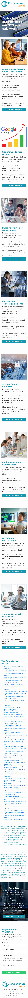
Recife (20, 856)
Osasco (3, 870)
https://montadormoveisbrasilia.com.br (15, 832)
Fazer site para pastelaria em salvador (15, 714)
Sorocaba (8, 870)
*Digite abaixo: (8, 965)
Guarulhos (13, 865)
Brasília (8, 854)
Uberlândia (15, 870)
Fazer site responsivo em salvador (14, 746)
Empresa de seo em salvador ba (13, 741)
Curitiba (15, 856)
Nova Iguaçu (11, 868)
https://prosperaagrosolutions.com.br (15, 844)
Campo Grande (5, 860)
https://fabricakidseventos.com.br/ (14, 830)
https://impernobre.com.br (12, 841)
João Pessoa (19, 860)
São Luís (16, 858)
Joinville (17, 874)
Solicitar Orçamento (14, 109)
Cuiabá (7, 861)
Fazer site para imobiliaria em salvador (15, 719)
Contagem (12, 874)
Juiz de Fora (16, 876)
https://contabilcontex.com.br (13, 834)
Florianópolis (18, 861)
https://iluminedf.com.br (11, 842)
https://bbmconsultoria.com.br (13, 839)
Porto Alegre (9, 858)
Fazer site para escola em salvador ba (15, 686)
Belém (3, 858)
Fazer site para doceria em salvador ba (15, 691)
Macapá (7, 863)
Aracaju (11, 861)
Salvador (19, 854)
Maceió (21, 858)
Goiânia (24, 856)
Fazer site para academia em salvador (15, 801)
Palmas (7, 865)
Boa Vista (13, 863)
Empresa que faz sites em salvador (14, 700)
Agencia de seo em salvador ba (13, 684)
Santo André (19, 868)
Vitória (3, 865)
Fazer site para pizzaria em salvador (14, 739)
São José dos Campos (11, 872)
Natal (2, 861)
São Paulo (19, 853)
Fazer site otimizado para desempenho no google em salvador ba (15, 797)
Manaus (10, 856)
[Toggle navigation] (3, 8)
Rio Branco (19, 863)
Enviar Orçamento (15, 972)
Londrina (9, 876)
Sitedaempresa (18, 995)
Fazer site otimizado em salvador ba (14, 819)
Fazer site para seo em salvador (13, 702)
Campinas (20, 865)
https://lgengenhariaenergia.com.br (14, 835)
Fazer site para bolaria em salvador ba (15, 773)
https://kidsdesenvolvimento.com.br (14, 837)
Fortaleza (13, 854)
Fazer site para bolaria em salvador (14, 810)
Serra (9, 877)
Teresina (13, 860)
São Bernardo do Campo (14, 867)
